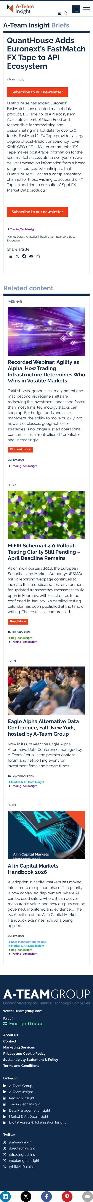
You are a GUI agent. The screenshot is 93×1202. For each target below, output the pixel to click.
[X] (26, 1196)
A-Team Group (20, 1086)
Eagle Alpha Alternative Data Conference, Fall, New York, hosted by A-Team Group (43, 727)
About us (10, 1035)
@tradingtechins (22, 1154)
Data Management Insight (28, 942)
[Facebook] (46, 1196)
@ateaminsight (21, 1142)
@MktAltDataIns (21, 1167)
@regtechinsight (22, 1148)
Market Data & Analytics (22, 236)
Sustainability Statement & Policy (30, 1060)
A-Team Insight (21, 1092)
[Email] (87, 1196)
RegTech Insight (21, 638)
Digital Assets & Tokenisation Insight (37, 1122)
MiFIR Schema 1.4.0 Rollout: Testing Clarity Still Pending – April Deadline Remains (44, 551)
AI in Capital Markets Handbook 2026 (33, 869)
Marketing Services (19, 1047)
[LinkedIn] (5, 1196)
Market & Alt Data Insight (27, 782)
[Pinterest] (67, 1196)
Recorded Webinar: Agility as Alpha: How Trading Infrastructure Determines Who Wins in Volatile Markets (46, 371)
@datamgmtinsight (24, 1161)
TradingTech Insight (23, 229)
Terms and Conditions (21, 1066)
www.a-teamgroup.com (22, 1011)
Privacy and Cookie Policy (24, 1054)
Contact (9, 1041)
